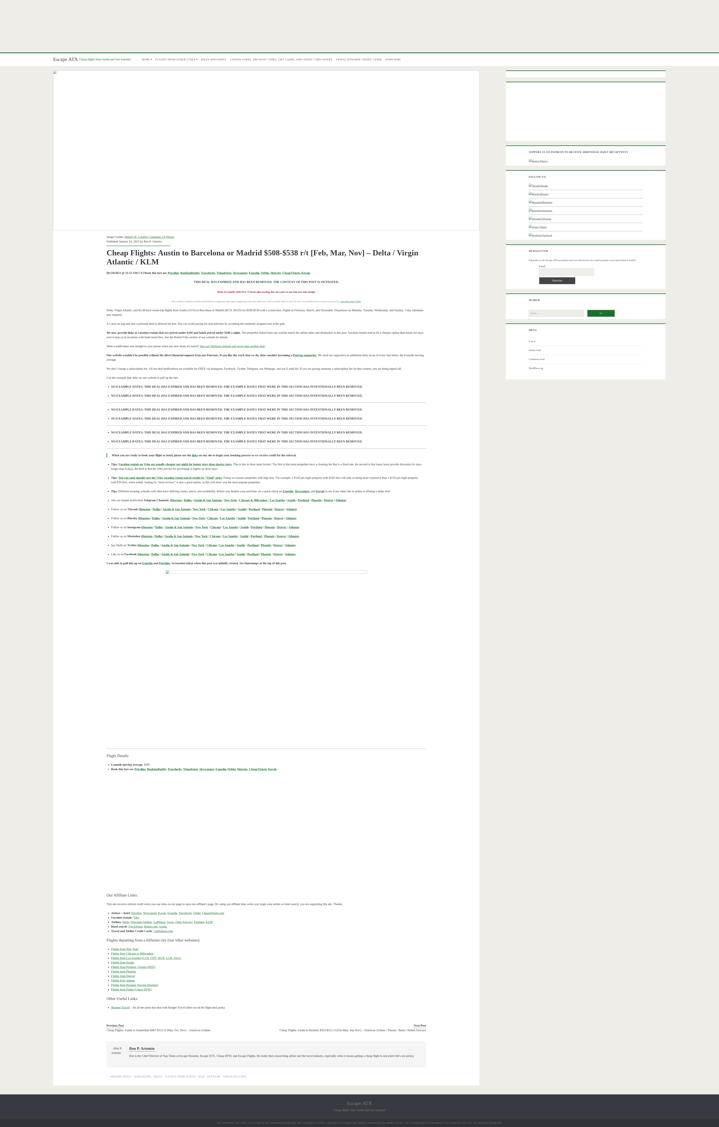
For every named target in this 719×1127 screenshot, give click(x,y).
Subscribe (393, 59)
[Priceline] (266, 652)
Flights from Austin (180, 1076)
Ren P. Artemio (153, 241)
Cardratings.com (163, 931)
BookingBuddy (189, 273)
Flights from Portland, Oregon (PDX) (133, 967)
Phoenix (316, 500)
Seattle (291, 500)
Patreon (543, 161)
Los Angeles (277, 500)
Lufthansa (159, 922)
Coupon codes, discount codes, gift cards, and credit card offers (281, 59)
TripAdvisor (135, 926)
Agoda (163, 926)
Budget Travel (120, 1007)
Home (146, 59)
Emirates (199, 922)
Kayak (305, 273)
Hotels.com (150, 926)
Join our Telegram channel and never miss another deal (232, 346)
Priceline (173, 273)
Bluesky (544, 194)
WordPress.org (536, 368)
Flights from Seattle (122, 962)
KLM (209, 922)
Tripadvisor (223, 273)
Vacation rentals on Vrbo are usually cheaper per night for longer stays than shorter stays (175, 464)
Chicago (213, 509)
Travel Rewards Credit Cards (359, 59)
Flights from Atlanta (123, 980)
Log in (532, 341)
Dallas (188, 500)
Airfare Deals (121, 1076)
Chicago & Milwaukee (253, 500)
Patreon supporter (304, 355)
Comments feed (536, 359)
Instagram (547, 210)
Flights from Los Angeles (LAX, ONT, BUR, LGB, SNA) (146, 958)
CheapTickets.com (213, 913)
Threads (544, 185)
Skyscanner (240, 273)
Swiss (170, 922)
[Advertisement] (359, 26)
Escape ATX (65, 59)
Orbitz (265, 273)
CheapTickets (291, 273)
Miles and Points (213, 59)
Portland (303, 500)
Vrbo (136, 917)
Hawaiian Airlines (141, 922)
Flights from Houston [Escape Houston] (134, 985)
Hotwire (276, 273)
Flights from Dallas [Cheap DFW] (131, 989)
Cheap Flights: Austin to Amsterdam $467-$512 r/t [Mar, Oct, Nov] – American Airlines (158, 1030)
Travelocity (208, 273)
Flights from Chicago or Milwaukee (132, 953)
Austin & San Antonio (208, 500)
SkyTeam (213, 1076)
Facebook (547, 235)
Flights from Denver (123, 976)
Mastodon (547, 202)
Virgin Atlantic (235, 1076)
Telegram (546, 218)
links (195, 455)
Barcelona (142, 1076)
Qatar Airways (183, 922)
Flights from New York (124, 949)
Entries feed (535, 350)
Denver (328, 500)
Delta (158, 1076)
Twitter (543, 227)
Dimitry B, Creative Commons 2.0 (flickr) (149, 237)
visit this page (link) (350, 301)
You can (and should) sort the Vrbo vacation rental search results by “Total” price (170, 477)
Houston (176, 500)
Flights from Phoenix (123, 971)
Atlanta (340, 500)
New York (230, 500)
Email (542, 266)
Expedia (254, 273)
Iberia (125, 922)
